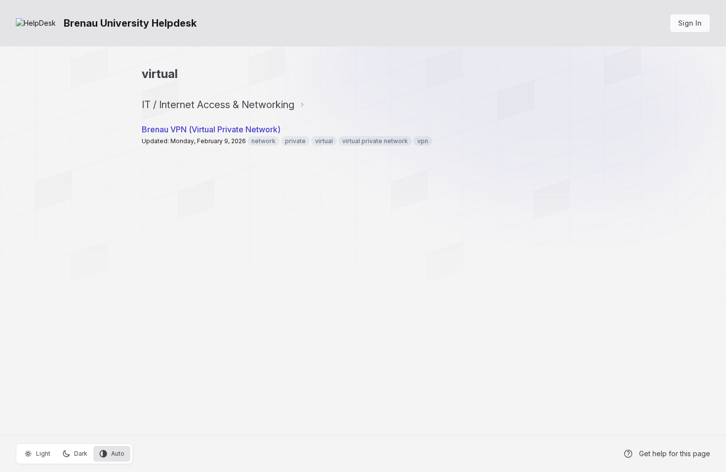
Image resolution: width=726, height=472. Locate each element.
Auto (117, 453)
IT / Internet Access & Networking (218, 105)
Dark (80, 453)
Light (43, 453)
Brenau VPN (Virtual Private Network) (211, 129)
